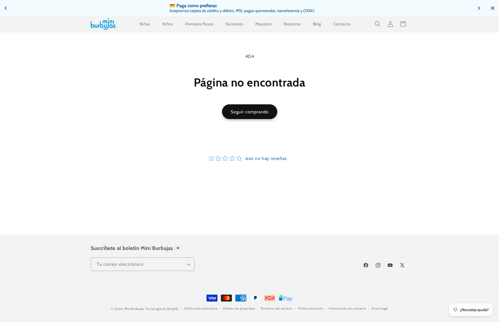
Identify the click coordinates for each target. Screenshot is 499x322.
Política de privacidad (239, 308)
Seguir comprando (250, 111)
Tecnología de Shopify (162, 309)
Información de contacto (347, 308)
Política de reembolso (201, 308)
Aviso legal (380, 308)
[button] (377, 24)
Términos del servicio (276, 308)
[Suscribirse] (188, 264)
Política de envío (310, 308)
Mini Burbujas (134, 309)
